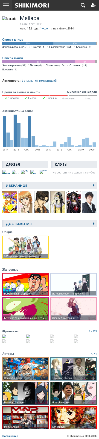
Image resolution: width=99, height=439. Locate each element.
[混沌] (25, 172)
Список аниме (12, 40)
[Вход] (93, 5)
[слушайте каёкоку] (6, 172)
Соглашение (10, 436)
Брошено (83, 47)
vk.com (45, 28)
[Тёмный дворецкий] (37, 341)
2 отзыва (27, 80)
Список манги (12, 58)
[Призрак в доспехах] (85, 341)
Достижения (19, 223)
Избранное (16, 185)
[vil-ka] (44, 172)
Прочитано (55, 65)
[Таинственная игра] (61, 336)
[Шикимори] (31, 5)
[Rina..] (34, 172)
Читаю (35, 65)
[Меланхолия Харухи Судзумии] (13, 341)
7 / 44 (93, 353)
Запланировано (14, 47)
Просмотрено (60, 47)
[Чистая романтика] (61, 341)
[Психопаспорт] (85, 336)
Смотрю (38, 47)
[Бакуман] (13, 336)
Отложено (78, 65)
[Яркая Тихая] (37, 336)
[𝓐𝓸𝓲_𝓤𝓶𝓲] (16, 172)
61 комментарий (46, 80)
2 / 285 (93, 331)
